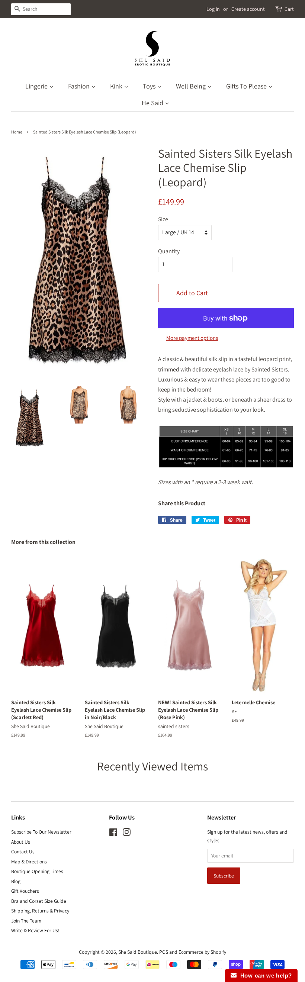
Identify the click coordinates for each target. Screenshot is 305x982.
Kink (117, 86)
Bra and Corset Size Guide (38, 901)
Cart (289, 9)
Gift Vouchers (25, 891)
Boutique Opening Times (37, 871)
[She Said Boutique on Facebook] (113, 833)
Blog (15, 881)
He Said (153, 103)
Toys (150, 86)
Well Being (191, 86)
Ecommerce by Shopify (202, 952)
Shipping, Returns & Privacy (40, 910)
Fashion (79, 86)
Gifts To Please (247, 86)
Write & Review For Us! (35, 930)
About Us (20, 841)
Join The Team (26, 920)
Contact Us (23, 851)
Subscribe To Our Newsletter (41, 831)
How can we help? (264, 975)
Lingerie (37, 86)
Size (163, 219)
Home (16, 132)
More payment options (192, 337)
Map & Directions (29, 861)
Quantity (169, 251)
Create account (248, 9)
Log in (213, 9)
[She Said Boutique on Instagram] (126, 833)
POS (163, 952)
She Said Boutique (137, 952)
